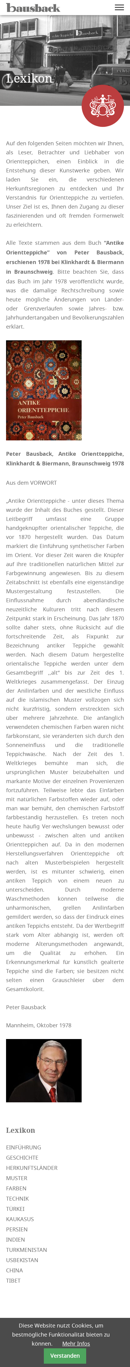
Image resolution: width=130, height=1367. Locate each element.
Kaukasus (20, 1219)
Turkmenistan (26, 1250)
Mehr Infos (76, 1344)
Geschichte (22, 1158)
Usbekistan (22, 1260)
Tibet (13, 1281)
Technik (17, 1199)
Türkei (15, 1209)
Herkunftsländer (31, 1168)
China (14, 1270)
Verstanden (65, 1356)
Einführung (23, 1147)
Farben (16, 1188)
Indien (15, 1240)
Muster (16, 1178)
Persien (17, 1229)
